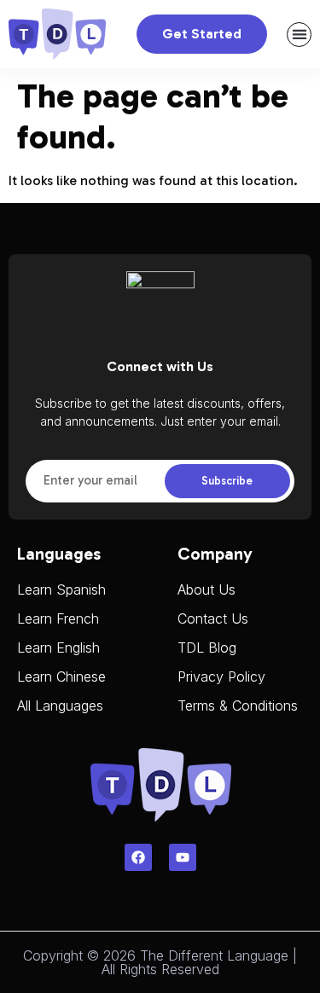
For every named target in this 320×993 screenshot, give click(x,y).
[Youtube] (182, 857)
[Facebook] (138, 857)
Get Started (201, 34)
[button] (299, 34)
